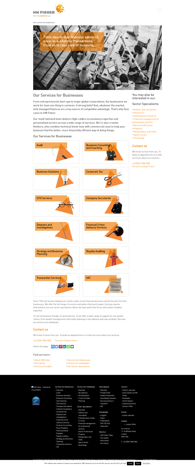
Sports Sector (140, 135)
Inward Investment (107, 396)
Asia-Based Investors (108, 398)
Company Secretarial (64, 406)
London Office (131, 424)
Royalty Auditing (62, 436)
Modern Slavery (67, 460)
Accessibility (37, 460)
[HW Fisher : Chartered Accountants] (64, 10)
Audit (58, 393)
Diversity (47, 460)
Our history (104, 443)
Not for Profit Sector (143, 126)
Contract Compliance (64, 409)
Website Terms (89, 460)
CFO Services (61, 404)
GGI (101, 406)
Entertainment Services (145, 116)
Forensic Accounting (64, 425)
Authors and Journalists (145, 110)
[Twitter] (56, 346)
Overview (59, 390)
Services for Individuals (78, 363)
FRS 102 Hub (105, 424)
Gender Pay (55, 460)
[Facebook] (53, 346)
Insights (103, 415)
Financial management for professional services (86, 426)
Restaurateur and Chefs (145, 132)
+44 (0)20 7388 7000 (42, 341)
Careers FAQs (127, 406)
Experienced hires (129, 404)
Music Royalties (62, 428)
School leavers (127, 401)
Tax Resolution (83, 396)
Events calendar (128, 415)
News (102, 418)
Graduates (126, 398)
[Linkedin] (64, 346)
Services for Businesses (78, 360)
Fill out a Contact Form (66, 341)
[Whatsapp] (68, 346)
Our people (104, 438)
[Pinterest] (60, 346)
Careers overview (128, 390)
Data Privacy (78, 460)
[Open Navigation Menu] (159, 10)
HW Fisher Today (106, 435)
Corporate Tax (61, 412)
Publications (104, 421)
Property (138, 129)
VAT (57, 447)
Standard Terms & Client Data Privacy (122, 460)
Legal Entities (102, 460)
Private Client (105, 393)
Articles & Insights (43, 367)
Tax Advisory (82, 393)
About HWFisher (42, 360)
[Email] (72, 346)
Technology (139, 138)
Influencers (139, 113)
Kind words (40, 363)
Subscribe (104, 426)
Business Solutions (63, 396)
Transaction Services (64, 444)
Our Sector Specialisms (78, 367)
